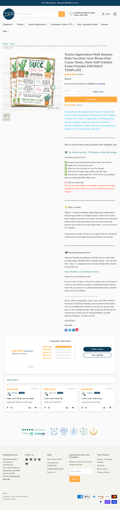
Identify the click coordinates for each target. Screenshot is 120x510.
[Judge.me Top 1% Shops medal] (93, 431)
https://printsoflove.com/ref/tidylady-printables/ (82, 272)
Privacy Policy (102, 469)
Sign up (74, 479)
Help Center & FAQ (54, 459)
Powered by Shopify (9, 499)
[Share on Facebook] (66, 330)
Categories (7, 24)
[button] (70, 74)
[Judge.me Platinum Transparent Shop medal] (83, 431)
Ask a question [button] (97, 355)
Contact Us (51, 472)
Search (5, 493)
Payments (100, 465)
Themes (20, 24)
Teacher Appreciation (37, 24)
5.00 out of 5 (29, 351)
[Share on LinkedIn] (73, 330)
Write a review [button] (97, 349)
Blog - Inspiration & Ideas (87, 24)
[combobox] (38, 14)
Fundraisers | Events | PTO (62, 24)
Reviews (104, 24)
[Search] (61, 14)
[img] (12, 389)
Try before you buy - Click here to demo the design (92, 152)
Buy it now (91, 99)
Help (5, 31)
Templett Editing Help (55, 469)
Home (5, 44)
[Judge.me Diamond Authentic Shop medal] (54, 431)
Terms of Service (103, 472)
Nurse (12, 44)
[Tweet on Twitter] (69, 330)
